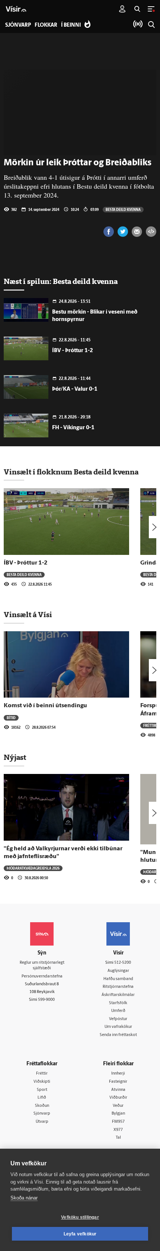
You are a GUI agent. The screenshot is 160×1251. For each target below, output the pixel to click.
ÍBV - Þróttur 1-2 (72, 351)
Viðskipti (41, 1082)
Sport (42, 1090)
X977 (118, 1130)
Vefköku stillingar (80, 1217)
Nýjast (15, 757)
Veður (118, 1106)
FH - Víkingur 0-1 (73, 428)
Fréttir (149, 725)
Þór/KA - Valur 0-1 (74, 389)
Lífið (42, 1098)
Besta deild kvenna (123, 209)
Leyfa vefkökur (80, 1234)
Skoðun (42, 1106)
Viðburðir (118, 1098)
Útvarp (42, 1122)
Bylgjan (118, 1114)
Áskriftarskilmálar (118, 995)
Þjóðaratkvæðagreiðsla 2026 (33, 868)
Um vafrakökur (118, 1027)
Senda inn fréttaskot (118, 1035)
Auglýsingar (118, 971)
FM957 (118, 1122)
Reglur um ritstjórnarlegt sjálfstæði (42, 965)
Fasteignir (118, 1082)
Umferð (118, 1011)
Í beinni (71, 25)
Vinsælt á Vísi (28, 614)
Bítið (11, 718)
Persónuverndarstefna (42, 976)
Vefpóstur (118, 1019)
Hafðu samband (118, 979)
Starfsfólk (118, 1003)
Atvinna (118, 1090)
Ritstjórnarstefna (118, 987)
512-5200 (122, 963)
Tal (118, 1138)
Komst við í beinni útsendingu (45, 706)
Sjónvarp (41, 1114)
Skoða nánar (24, 1198)
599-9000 (46, 1000)
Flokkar (46, 25)
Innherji (118, 1074)
